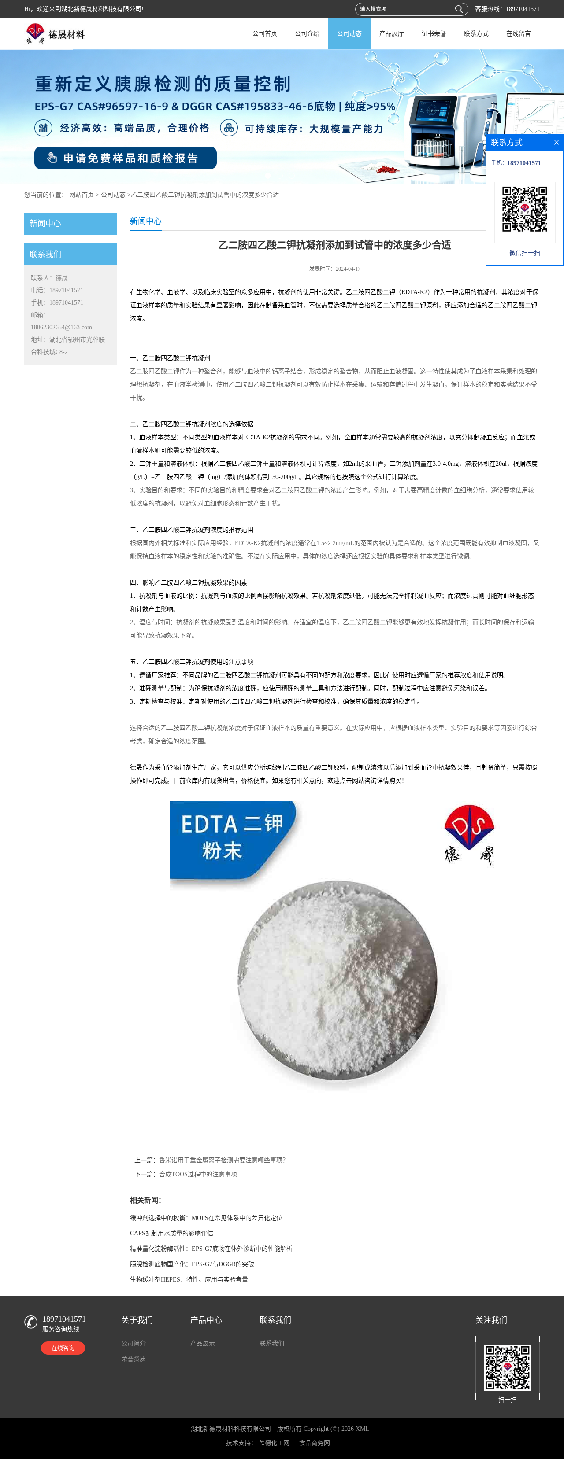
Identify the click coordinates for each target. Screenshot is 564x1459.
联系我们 (272, 1343)
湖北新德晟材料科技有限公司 (231, 1429)
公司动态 (349, 33)
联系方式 (476, 33)
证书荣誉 (434, 33)
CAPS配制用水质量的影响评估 (171, 1233)
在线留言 (518, 33)
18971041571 (523, 9)
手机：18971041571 (57, 302)
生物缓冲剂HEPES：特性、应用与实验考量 (189, 1279)
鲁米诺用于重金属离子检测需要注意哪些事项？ (224, 1160)
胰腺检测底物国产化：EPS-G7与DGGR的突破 (192, 1264)
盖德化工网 (274, 1443)
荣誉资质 (133, 1359)
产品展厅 (391, 33)
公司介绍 (307, 33)
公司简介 (133, 1343)
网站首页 (81, 195)
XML (362, 1429)
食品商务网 (314, 1443)
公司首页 (264, 33)
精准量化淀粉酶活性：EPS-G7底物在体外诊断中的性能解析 (211, 1248)
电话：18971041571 (57, 290)
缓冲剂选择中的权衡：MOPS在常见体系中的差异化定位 (206, 1218)
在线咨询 (63, 1348)
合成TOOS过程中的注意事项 (198, 1174)
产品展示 (202, 1343)
